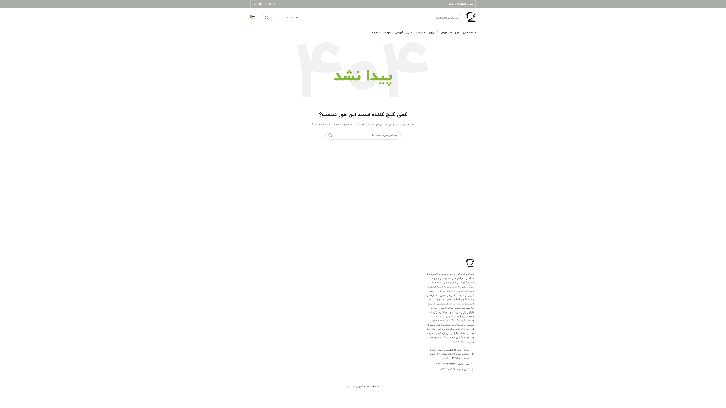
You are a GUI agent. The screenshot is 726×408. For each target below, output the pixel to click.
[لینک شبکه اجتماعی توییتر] (269, 4)
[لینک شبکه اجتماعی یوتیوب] (260, 4)
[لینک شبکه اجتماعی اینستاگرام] (265, 4)
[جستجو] (266, 18)
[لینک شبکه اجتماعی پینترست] (255, 4)
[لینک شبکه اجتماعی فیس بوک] (274, 4)
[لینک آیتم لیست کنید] (450, 364)
